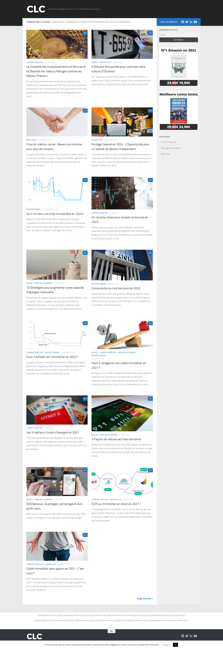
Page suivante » (145, 598)
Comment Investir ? (34, 62)
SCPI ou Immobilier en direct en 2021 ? (116, 504)
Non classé (31, 140)
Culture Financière (169, 142)
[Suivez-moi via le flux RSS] (191, 21)
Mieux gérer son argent (171, 148)
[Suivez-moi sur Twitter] (186, 21)
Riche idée (166, 154)
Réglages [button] (166, 645)
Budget (94, 62)
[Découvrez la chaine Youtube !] (195, 21)
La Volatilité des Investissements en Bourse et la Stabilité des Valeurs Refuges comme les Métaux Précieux (56, 71)
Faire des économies (43, 283)
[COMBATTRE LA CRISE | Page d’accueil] (36, 9)
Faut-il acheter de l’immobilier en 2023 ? (52, 357)
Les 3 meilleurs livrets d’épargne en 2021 (52, 432)
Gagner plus (105, 62)
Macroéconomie (33, 209)
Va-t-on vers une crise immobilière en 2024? (55, 214)
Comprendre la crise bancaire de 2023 (115, 288)
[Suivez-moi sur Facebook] (182, 21)
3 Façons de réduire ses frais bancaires (116, 439)
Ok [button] (175, 645)
